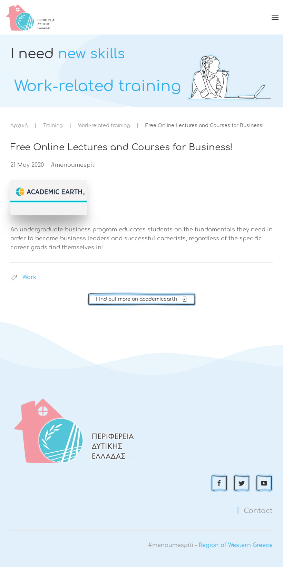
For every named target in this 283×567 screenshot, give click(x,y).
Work (29, 277)
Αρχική (19, 125)
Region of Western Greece (236, 545)
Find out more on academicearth (136, 299)
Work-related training (104, 125)
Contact (258, 511)
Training (52, 125)
